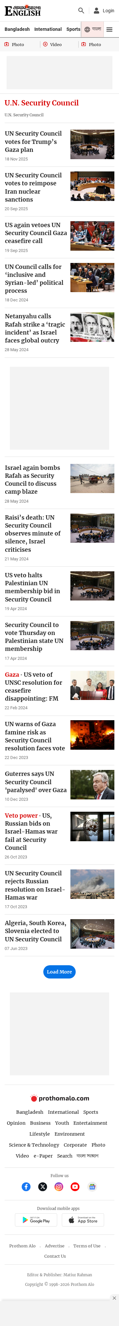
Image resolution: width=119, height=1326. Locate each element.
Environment (70, 1134)
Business (40, 1123)
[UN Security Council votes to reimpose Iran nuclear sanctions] (92, 186)
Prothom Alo (22, 1245)
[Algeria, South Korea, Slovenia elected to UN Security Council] (92, 934)
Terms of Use (86, 1245)
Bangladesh (17, 29)
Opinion (16, 1123)
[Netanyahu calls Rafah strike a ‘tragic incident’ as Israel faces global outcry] (92, 327)
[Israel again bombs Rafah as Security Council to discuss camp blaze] (92, 478)
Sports (73, 29)
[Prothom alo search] (81, 11)
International (48, 29)
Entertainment (90, 1123)
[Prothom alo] (23, 11)
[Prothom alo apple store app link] (82, 1221)
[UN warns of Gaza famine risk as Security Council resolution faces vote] (92, 735)
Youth (62, 1123)
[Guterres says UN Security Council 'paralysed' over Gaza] (92, 784)
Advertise (54, 1245)
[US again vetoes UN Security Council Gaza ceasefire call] (92, 236)
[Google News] (92, 1187)
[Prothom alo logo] (59, 1100)
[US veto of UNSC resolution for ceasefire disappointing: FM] (92, 685)
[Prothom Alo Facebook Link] (29, 1187)
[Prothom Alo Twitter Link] (45, 1187)
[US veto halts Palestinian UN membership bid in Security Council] (92, 586)
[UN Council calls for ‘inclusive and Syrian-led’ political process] (92, 277)
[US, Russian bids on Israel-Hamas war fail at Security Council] (92, 826)
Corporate (75, 1145)
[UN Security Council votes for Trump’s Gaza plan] (92, 144)
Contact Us (55, 1256)
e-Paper (43, 1156)
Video (22, 1156)
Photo (98, 1145)
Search (64, 1156)
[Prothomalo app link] (36, 1221)
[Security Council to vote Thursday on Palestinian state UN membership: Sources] (92, 636)
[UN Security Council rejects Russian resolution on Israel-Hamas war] (92, 884)
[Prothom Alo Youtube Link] (78, 1187)
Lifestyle (39, 1134)
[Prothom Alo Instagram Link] (62, 1187)
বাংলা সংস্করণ (88, 1156)
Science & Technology (34, 1145)
